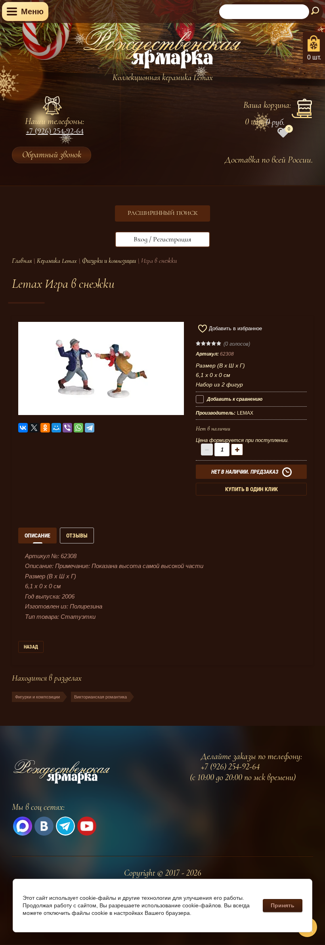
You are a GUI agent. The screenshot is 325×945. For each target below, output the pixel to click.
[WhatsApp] (78, 427)
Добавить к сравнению (234, 399)
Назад (31, 647)
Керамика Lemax (57, 261)
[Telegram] (89, 427)
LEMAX (245, 413)
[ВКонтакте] (23, 427)
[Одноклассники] (45, 427)
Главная (22, 261)
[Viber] (67, 427)
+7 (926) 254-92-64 (55, 132)
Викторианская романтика (100, 696)
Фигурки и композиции (109, 261)
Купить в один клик (251, 489)
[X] (34, 427)
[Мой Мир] (56, 427)
